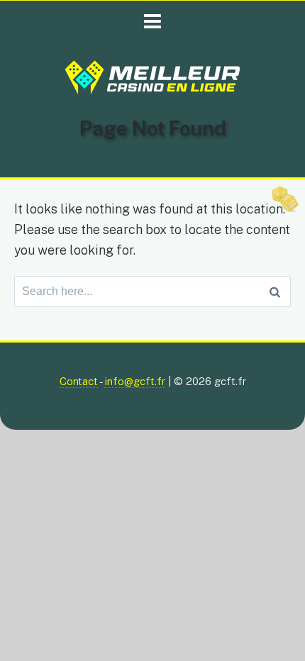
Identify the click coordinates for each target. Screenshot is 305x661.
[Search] (275, 291)
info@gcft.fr (134, 381)
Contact (79, 381)
